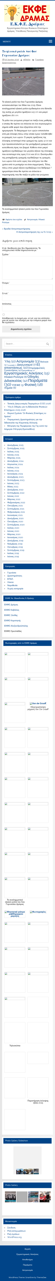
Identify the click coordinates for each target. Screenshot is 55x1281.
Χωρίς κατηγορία (15, 588)
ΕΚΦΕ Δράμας (11, 604)
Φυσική (33, 385)
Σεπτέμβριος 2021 (15, 509)
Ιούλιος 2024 (13, 467)
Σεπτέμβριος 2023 (15, 480)
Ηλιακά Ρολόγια (15, 376)
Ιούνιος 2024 (13, 470)
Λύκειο (10, 582)
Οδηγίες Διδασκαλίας (21, 378)
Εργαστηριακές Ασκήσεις (27, 373)
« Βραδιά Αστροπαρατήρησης (16, 229)
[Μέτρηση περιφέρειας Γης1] (23, 1171)
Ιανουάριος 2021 (15, 515)
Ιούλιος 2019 (13, 553)
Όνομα (6, 283)
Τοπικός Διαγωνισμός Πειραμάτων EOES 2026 (29, 403)
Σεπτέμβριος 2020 (16, 524)
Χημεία (10, 387)
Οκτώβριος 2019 (15, 547)
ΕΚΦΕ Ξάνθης (11, 615)
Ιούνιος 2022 (13, 496)
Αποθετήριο (27, 1260)
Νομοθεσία (12, 585)
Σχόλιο (6, 254)
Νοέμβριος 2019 (14, 544)
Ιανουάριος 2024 (15, 474)
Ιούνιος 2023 (13, 483)
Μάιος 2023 (12, 486)
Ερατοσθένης (28, 370)
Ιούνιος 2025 (13, 455)
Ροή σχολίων (13, 1234)
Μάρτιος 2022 (13, 499)
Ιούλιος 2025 (13, 451)
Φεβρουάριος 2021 (16, 512)
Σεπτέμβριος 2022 (15, 493)
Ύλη (10, 361)
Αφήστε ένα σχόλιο (14, 219)
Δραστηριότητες (9, 63)
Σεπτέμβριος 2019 (15, 550)
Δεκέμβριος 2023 (15, 477)
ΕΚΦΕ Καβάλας (11, 610)
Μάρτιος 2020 (13, 534)
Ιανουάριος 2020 (15, 537)
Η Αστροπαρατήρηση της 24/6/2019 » (34, 232)
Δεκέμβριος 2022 (15, 489)
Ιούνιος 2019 (13, 556)
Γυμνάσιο (39, 59)
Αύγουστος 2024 (15, 464)
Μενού (7, 41)
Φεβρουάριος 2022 (16, 502)
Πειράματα (27, 1265)
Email (5, 293)
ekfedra (26, 59)
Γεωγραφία (11, 365)
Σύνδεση (11, 1227)
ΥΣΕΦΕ (18, 385)
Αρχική (27, 1249)
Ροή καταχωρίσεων (16, 1231)
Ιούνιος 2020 (13, 531)
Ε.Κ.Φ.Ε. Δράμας (27, 24)
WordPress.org (14, 1237)
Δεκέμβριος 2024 (15, 461)
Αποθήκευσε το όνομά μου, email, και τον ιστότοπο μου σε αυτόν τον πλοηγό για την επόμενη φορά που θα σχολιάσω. (26, 320)
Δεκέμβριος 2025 (15, 445)
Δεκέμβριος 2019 (15, 540)
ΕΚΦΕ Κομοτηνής (12, 620)
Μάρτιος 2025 (13, 458)
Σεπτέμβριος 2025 (15, 448)
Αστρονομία (32, 219)
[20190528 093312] (33, 1171)
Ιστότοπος (6, 304)
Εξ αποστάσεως (22, 366)
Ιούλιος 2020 (13, 528)
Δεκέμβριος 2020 (15, 518)
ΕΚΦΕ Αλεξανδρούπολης (16, 626)
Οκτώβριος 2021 (15, 505)
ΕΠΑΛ (10, 579)
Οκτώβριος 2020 (15, 521)
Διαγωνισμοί (26, 364)
